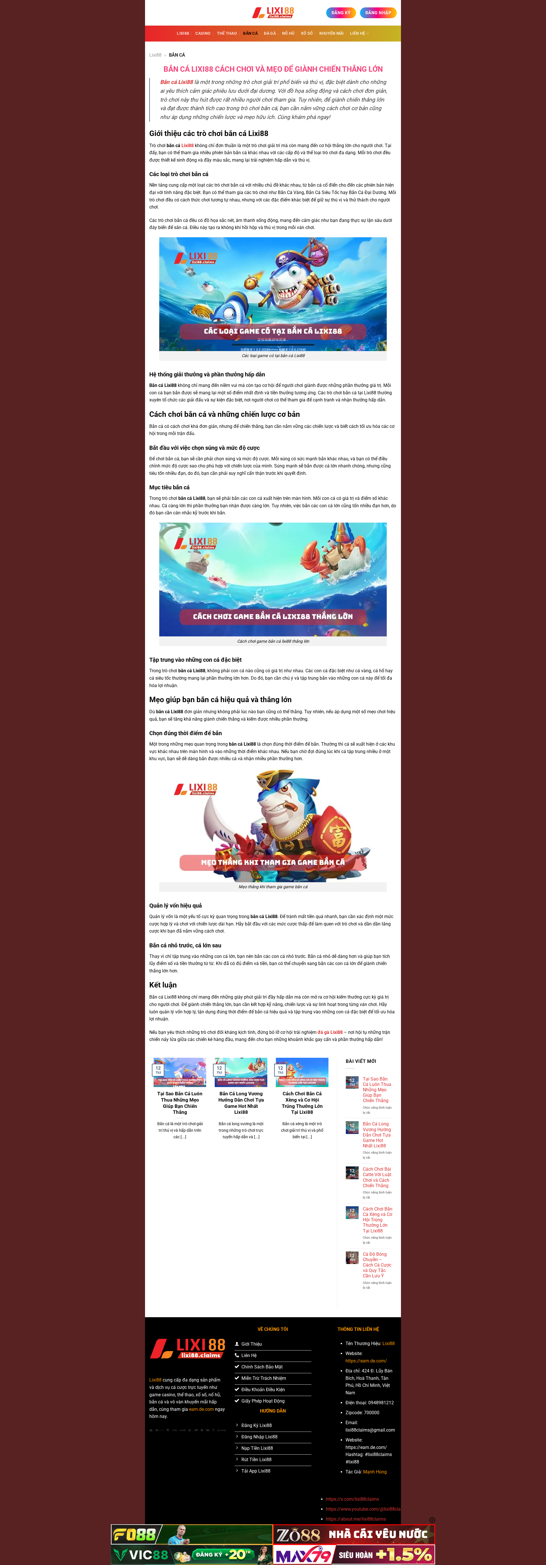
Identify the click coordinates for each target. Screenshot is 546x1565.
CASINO (202, 33)
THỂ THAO (227, 33)
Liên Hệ (357, 33)
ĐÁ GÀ (270, 33)
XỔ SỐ (307, 33)
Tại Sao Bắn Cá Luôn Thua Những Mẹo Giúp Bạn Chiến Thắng (179, 1103)
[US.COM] (273, 13)
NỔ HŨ (288, 33)
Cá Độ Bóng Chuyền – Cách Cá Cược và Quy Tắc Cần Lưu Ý (377, 1265)
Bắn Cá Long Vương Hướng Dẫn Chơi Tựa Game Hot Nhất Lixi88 (241, 1103)
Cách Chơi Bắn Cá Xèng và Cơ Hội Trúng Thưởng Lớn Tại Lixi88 (302, 1103)
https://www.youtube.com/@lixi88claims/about (374, 1509)
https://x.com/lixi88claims (352, 1499)
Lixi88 (183, 33)
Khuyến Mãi (331, 33)
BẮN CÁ (250, 33)
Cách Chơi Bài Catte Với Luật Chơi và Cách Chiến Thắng (377, 1177)
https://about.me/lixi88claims (356, 1519)
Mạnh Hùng (375, 1472)
